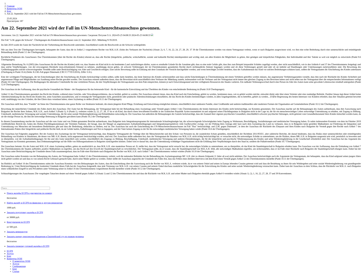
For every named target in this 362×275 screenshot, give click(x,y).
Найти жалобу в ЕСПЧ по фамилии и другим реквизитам (34, 203)
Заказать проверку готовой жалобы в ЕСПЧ (28, 246)
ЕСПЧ (10, 251)
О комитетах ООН (21, 261)
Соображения (19, 266)
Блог (9, 11)
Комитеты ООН (14, 8)
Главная (10, 6)
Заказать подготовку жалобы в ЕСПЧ (25, 212)
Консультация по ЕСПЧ (18, 222)
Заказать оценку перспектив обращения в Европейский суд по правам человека (45, 236)
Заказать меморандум (17, 232)
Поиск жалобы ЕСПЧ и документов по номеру (29, 193)
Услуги (10, 253)
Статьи (15, 271)
